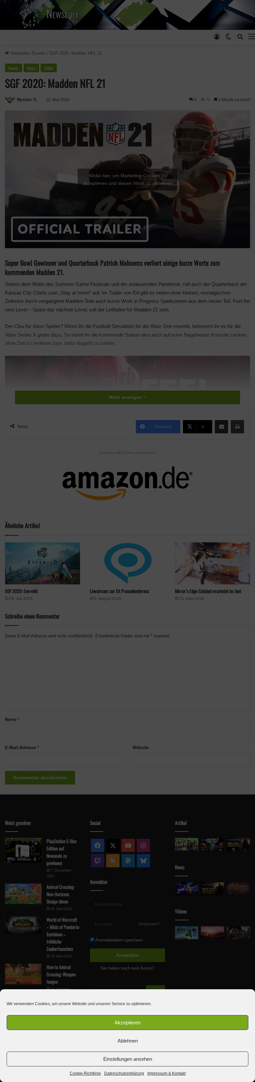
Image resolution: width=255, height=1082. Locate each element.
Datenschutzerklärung (124, 1073)
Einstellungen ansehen (127, 1059)
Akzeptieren (127, 1022)
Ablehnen (128, 1041)
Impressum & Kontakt (166, 1073)
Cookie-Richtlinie (85, 1073)
